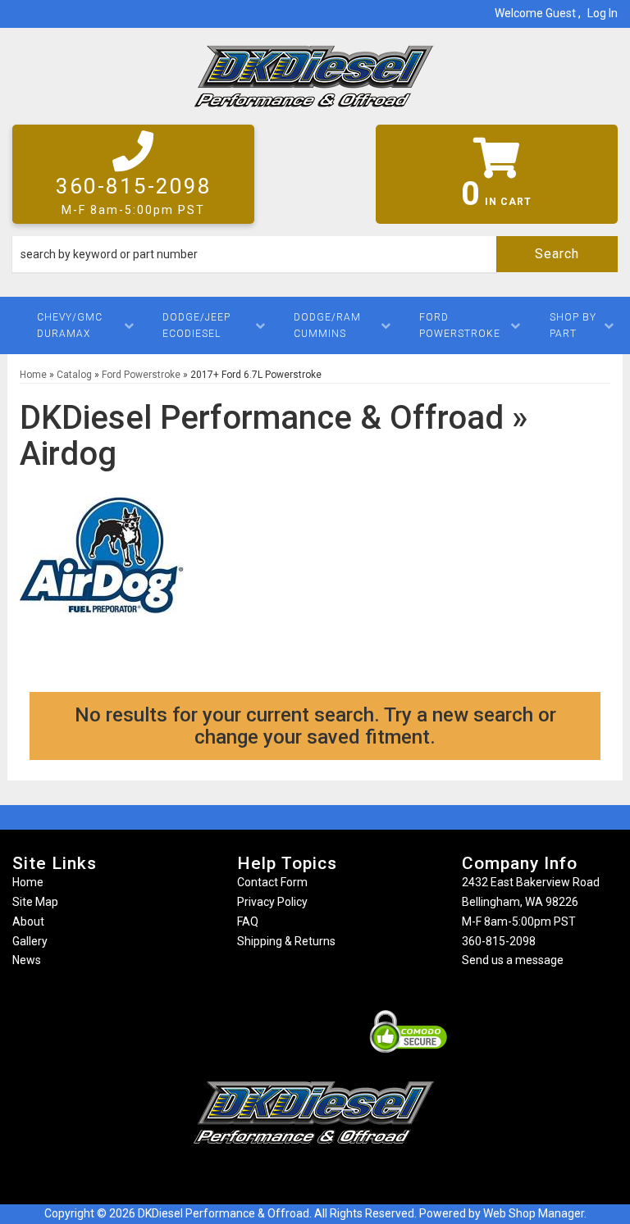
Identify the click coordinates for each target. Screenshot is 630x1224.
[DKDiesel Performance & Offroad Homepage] (315, 82)
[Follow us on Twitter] (331, 1176)
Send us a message (513, 960)
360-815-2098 (499, 941)
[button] (315, 254)
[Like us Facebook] (286, 1176)
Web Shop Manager (533, 1213)
